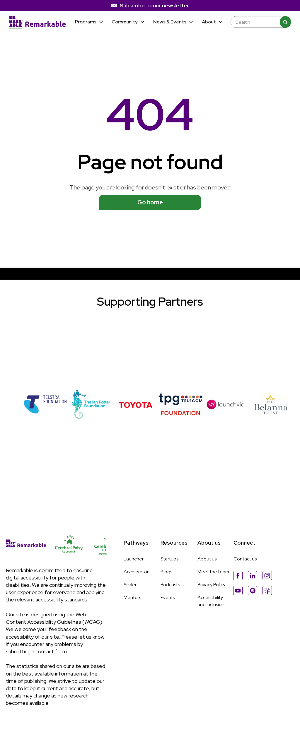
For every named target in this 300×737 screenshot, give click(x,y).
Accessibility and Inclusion (210, 601)
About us (207, 559)
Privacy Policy (211, 585)
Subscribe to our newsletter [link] (154, 5)
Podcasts (170, 585)
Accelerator (136, 572)
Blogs (166, 572)
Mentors (132, 597)
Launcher (134, 559)
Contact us (245, 559)
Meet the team (213, 572)
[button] (89, 22)
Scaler (130, 585)
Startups (169, 559)
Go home (150, 202)
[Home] (37, 22)
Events (168, 597)
